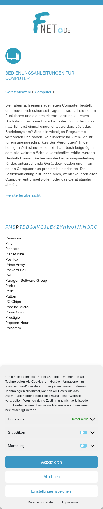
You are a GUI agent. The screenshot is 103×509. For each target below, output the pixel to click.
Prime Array (15, 264)
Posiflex (11, 259)
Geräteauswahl (18, 92)
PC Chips (13, 301)
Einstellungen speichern (51, 491)
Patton (10, 296)
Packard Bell (15, 270)
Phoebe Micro (17, 307)
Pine (9, 243)
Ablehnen (52, 476)
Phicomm (13, 328)
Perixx (10, 286)
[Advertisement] (51, 212)
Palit (8, 275)
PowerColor (15, 312)
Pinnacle (12, 249)
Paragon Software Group (26, 280)
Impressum (70, 502)
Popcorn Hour (17, 323)
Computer (43, 92)
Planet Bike (14, 254)
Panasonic (14, 238)
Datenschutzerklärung (43, 502)
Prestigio (12, 317)
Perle (9, 291)
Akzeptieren (51, 462)
